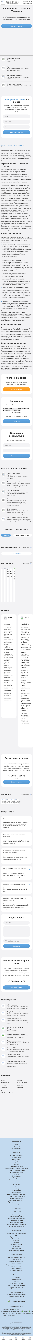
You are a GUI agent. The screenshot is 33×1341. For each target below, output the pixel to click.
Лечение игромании (16, 1292)
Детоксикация (16, 1159)
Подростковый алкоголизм (16, 1196)
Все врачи (26, 563)
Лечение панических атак (16, 1291)
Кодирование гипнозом (16, 1250)
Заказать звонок (27, 3)
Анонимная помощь (16, 1267)
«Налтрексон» (16, 1248)
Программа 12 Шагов (16, 1166)
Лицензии (16, 1146)
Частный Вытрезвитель (16, 1216)
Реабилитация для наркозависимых (16, 1168)
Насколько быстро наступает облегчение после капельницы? (14, 899)
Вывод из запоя (16, 1211)
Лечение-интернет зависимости (16, 1294)
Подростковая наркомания (16, 1170)
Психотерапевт (16, 1279)
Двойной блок (16, 1239)
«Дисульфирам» (16, 1244)
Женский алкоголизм (16, 1198)
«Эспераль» (16, 1240)
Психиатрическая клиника (16, 1285)
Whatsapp (20, 1087)
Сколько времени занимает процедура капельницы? (14, 835)
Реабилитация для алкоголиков (16, 1194)
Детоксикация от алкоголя (16, 1218)
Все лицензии (25, 794)
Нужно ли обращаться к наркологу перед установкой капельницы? (14, 851)
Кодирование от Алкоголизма (16, 1233)
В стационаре (16, 1190)
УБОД (16, 1161)
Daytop (16, 1164)
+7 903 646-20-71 (27, 1)
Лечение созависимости (16, 1296)
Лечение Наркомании (16, 1155)
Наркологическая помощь (16, 1257)
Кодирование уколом (16, 1237)
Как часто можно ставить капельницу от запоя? (14, 869)
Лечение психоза (16, 1289)
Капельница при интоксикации (16, 1224)
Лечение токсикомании (16, 1180)
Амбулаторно (16, 1192)
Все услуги (26, 547)
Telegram (4, 1087)
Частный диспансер (16, 1163)
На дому (16, 1189)
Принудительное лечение (16, 1202)
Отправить (16, 946)
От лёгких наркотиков (16, 1172)
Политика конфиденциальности (16, 1323)
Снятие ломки (16, 1157)
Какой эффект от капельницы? (11, 818)
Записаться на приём (16, 132)
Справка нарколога (16, 1270)
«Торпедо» (16, 1246)
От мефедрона (16, 1176)
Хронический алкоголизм (16, 1200)
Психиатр (16, 1277)
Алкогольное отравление (16, 1204)
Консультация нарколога (16, 1261)
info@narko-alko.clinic (7, 1093)
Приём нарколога (16, 1259)
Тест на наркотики (16, 1268)
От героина (16, 1178)
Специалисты (16, 1148)
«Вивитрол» (16, 1242)
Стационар (6, 535)
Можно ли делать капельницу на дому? (14, 884)
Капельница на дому (16, 1222)
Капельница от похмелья (16, 1226)
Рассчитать (16, 421)
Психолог (16, 1281)
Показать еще (16, 553)
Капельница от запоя (16, 1220)
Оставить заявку (16, 456)
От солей (16, 1174)
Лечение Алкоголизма (16, 1187)
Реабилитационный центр (22, 535)
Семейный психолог (16, 1283)
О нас (16, 1144)
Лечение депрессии (16, 1287)
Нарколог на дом (16, 1263)
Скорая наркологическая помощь (16, 1265)
